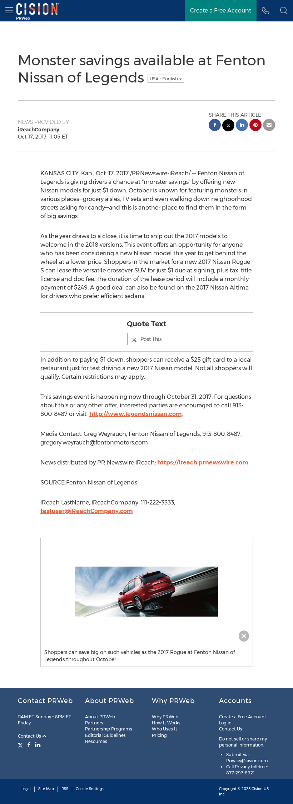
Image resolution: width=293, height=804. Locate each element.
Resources (96, 741)
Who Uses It (164, 729)
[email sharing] (269, 126)
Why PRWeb (165, 716)
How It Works (166, 722)
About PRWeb (100, 716)
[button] (284, 10)
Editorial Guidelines (105, 735)
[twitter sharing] (228, 126)
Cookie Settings (90, 789)
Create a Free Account (242, 716)
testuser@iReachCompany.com (86, 511)
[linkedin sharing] (242, 126)
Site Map (46, 789)
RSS (64, 789)
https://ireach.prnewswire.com (202, 462)
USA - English (164, 78)
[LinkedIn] (38, 744)
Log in (225, 722)
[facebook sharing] (215, 126)
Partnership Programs (108, 729)
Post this (151, 339)
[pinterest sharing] (255, 126)
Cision (257, 789)
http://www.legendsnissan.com (135, 414)
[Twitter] (21, 744)
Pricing (159, 735)
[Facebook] (29, 744)
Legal (26, 789)
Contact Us (30, 736)
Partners (94, 722)
